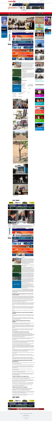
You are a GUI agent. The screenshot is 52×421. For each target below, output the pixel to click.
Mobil (22, 0)
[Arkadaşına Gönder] (9, 38)
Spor (36, 114)
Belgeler (26, 0)
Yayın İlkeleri (27, 413)
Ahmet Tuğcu (16, 398)
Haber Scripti (25, 418)
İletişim (31, 413)
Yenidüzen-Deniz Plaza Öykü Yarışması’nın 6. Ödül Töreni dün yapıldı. (22, 31)
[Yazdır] (9, 39)
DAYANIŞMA (29, 0)
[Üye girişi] (27, 417)
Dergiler (37, 89)
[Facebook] (9, 34)
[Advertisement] (4, 42)
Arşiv (22, 413)
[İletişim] (42, 13)
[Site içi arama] (43, 13)
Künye (24, 413)
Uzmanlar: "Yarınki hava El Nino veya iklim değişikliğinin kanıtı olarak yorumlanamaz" (19, 13)
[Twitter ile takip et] (24, 417)
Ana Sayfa (19, 0)
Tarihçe (29, 413)
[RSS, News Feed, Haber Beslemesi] (26, 417)
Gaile (21, 0)
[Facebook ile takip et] (23, 417)
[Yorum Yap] (9, 40)
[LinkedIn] (9, 36)
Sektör (37, 106)
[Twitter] (9, 35)
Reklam (24, 0)
